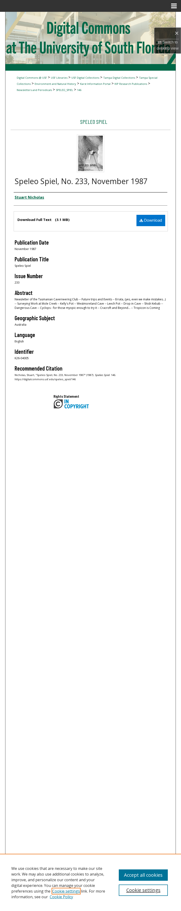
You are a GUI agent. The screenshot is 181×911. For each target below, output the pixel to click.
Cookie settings (66, 891)
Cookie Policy (61, 896)
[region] (90, 882)
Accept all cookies (143, 875)
